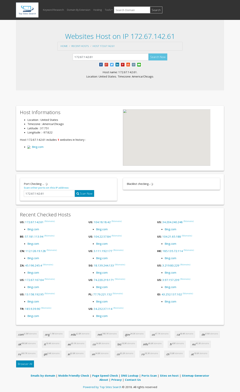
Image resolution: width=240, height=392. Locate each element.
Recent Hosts (80, 46)
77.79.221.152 (102, 294)
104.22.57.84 (102, 236)
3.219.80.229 (170, 265)
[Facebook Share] (101, 64)
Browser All (25, 364)
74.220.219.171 (104, 280)
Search (156, 10)
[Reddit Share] (133, 64)
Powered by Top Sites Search (102, 387)
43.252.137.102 (172, 294)
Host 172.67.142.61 (104, 46)
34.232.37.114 (103, 309)
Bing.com (37, 147)
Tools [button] (108, 9)
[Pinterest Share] (122, 64)
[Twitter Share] (112, 64)
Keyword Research (53, 9)
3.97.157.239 (170, 280)
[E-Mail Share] (139, 64)
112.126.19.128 (36, 251)
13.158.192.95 (34, 294)
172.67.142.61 (34, 222)
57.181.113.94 (34, 236)
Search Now (158, 57)
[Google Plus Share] (106, 64)
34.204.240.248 (172, 222)
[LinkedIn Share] (117, 64)
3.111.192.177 (103, 251)
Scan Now (85, 193)
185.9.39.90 (32, 309)
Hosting (97, 9)
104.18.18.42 (102, 222)
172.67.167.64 (34, 280)
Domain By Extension (78, 9)
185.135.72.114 (173, 251)
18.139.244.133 (104, 265)
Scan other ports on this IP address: (46, 187)
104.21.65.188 (171, 236)
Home (64, 46)
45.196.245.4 (33, 265)
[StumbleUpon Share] (128, 64)
